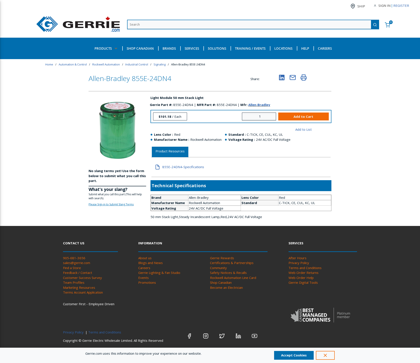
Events (143, 277)
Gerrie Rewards (222, 258)
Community (218, 268)
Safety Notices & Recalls (228, 272)
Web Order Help (301, 277)
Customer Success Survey (82, 277)
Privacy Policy (299, 263)
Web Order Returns (303, 272)
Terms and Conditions (305, 268)
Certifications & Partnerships (232, 263)
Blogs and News (150, 263)
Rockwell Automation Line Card (233, 277)
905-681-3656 (74, 258)
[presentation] (170, 152)
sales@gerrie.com (76, 263)
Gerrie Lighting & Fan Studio (159, 272)
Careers (144, 268)
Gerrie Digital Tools (303, 282)
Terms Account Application (83, 292)
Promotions (147, 282)
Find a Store (72, 268)
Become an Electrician (226, 287)
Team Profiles (73, 282)
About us (145, 258)
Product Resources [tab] (170, 151)
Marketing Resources (79, 287)
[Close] (325, 355)
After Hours (297, 258)
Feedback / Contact (77, 272)
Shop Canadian (221, 282)
